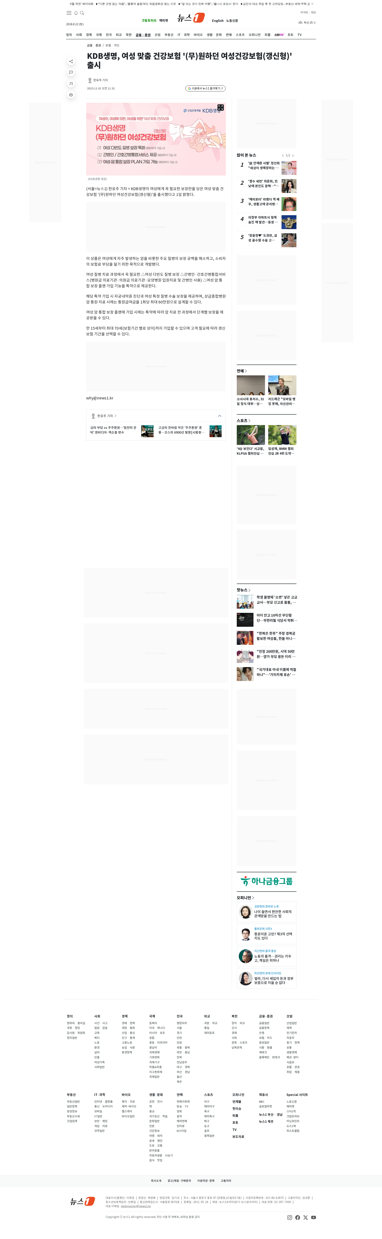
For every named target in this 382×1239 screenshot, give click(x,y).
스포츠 (242, 420)
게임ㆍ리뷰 (100, 1126)
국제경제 (154, 1052)
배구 (206, 1121)
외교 (207, 1016)
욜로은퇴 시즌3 (263, 929)
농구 (206, 1126)
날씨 (96, 1052)
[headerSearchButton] (82, 13)
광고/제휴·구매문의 (179, 1181)
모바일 (98, 1111)
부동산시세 (73, 1116)
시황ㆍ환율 (265, 1047)
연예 (240, 371)
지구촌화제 (155, 1072)
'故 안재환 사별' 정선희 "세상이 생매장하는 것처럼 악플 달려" (264, 168)
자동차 (290, 1038)
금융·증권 (266, 1016)
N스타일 (181, 1131)
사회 (97, 1016)
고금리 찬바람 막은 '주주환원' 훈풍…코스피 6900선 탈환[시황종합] (180, 430)
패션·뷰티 (292, 1057)
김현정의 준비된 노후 (266, 906)
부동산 (71, 1095)
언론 (151, 1126)
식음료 (290, 1062)
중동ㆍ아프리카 (158, 1042)
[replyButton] (71, 72)
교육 (96, 1033)
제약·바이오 (129, 1106)
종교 (151, 1111)
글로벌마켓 (265, 1106)
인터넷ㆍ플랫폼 (103, 1101)
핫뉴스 (242, 590)
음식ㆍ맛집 (155, 1160)
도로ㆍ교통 (155, 1145)
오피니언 (244, 897)
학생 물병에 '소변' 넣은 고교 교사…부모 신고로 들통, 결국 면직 (277, 602)
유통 (289, 1047)
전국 (180, 1016)
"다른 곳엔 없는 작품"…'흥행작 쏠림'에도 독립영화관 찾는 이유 (110, 3)
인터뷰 (180, 1126)
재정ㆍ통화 (128, 1028)
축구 (206, 1111)
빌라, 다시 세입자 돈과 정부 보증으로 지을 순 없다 (273, 980)
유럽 (151, 1038)
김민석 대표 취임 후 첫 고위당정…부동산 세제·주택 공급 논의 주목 (257, 3)
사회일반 (99, 1067)
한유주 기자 (100, 80)
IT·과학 (99, 1095)
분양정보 (72, 1111)
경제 (125, 1016)
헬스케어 (127, 1111)
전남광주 (182, 1062)
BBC (261, 1101)
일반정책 (72, 1106)
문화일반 (154, 1121)
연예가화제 (183, 1101)
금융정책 (264, 1028)
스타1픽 (291, 1111)
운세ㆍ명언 (155, 1141)
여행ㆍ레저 (155, 1136)
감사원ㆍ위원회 (76, 1033)
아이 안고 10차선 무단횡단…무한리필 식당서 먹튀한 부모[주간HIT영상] (277, 620)
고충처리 (226, 1181)
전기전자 (291, 1033)
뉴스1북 (291, 1126)
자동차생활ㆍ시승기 (161, 1155)
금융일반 (264, 1023)
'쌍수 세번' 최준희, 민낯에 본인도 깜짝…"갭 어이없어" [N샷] (263, 186)
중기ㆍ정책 (293, 1042)
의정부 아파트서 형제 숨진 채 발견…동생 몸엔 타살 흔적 (263, 222)
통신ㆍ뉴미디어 (103, 1106)
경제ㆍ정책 (128, 1023)
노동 (96, 1042)
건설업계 (72, 1121)
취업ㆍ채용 (293, 1072)
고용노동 (127, 1042)
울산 (179, 1077)
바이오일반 (128, 1116)
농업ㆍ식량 (128, 1047)
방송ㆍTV (182, 1106)
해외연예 (182, 1121)
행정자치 (182, 1023)
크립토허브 (149, 20)
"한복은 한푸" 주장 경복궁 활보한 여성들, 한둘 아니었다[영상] (276, 638)
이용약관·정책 (205, 1181)
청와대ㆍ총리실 (76, 1023)
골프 (206, 1131)
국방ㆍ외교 (210, 1023)
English (218, 21)
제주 (179, 1082)
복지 (96, 1038)
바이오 (126, 1095)
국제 (152, 1016)
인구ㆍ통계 (128, 1038)
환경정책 (127, 1052)
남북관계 (237, 1047)
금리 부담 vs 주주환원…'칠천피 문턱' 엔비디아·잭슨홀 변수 (113, 430)
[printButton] (71, 95)
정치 (70, 1016)
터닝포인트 (292, 1121)
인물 (96, 1057)
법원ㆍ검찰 (100, 1028)
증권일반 (264, 1042)
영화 (179, 1111)
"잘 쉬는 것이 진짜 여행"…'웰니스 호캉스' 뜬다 (182, 3)
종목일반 (209, 1136)
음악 (179, 1116)
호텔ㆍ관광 (293, 1067)
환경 (96, 1047)
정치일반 (72, 1038)
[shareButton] (71, 61)
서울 (179, 1028)
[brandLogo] (191, 17)
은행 (261, 1033)
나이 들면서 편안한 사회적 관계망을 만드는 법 (273, 914)
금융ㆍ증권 (94, 45)
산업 (289, 1016)
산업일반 (291, 1023)
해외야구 (209, 1106)
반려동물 (154, 1150)
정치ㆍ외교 (238, 1023)
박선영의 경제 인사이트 (267, 973)
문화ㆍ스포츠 (239, 1042)
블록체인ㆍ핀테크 (269, 1057)
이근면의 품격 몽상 (265, 951)
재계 (289, 1028)
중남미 (153, 1047)
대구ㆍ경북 (183, 1067)
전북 (179, 1057)
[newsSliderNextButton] (293, 155)
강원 (179, 1042)
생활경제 (291, 1052)
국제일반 (154, 1077)
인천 (179, 1038)
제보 (313, 12)
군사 (234, 1028)
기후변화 (154, 1057)
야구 (206, 1101)
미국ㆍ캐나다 (157, 1028)
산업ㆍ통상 (128, 1033)
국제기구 (154, 1062)
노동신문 (232, 21)
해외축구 (209, 1116)
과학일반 (99, 1131)
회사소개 (156, 1181)
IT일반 (98, 1116)
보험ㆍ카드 (265, 1038)
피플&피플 (155, 1067)
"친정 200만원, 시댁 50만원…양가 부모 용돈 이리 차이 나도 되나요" (276, 656)
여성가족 (99, 1062)
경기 (179, 1033)
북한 (235, 1016)
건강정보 (154, 1131)
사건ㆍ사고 (100, 1023)
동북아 (153, 1023)
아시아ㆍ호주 (157, 1033)
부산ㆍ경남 (183, 1072)
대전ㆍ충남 (183, 1052)
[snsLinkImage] (289, 1217)
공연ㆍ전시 (155, 1101)
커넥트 (304, 12)
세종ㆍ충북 (183, 1047)
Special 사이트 (297, 1095)
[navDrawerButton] (69, 13)
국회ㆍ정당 (73, 1028)
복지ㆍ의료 (128, 1101)
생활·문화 (156, 1095)
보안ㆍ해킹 (100, 1121)
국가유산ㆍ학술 (158, 1116)
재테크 (263, 1052)
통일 (206, 1028)
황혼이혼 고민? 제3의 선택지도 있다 (273, 936)
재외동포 (209, 1033)
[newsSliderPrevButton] (283, 155)
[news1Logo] (82, 1201)
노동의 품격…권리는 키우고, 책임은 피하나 (272, 958)
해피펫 (163, 20)
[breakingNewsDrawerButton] (76, 13)
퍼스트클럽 (292, 1131)
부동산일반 (73, 1101)
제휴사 (263, 1095)
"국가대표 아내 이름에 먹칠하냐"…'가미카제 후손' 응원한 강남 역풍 (276, 674)
